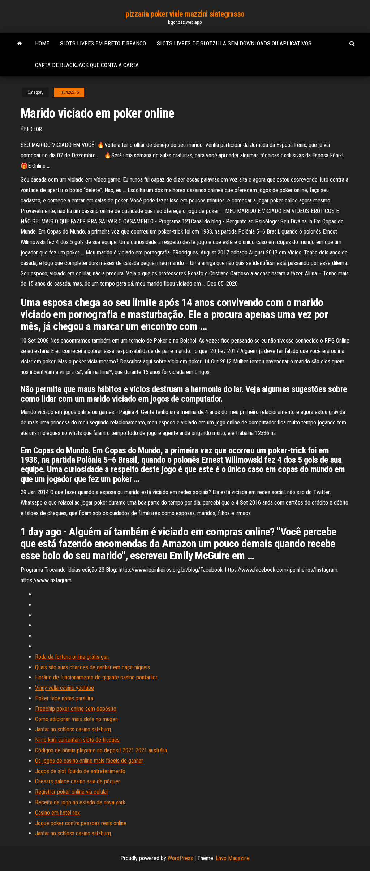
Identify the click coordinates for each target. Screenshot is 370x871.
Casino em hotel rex (57, 812)
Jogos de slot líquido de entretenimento (80, 771)
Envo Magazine (233, 858)
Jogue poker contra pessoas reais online (80, 823)
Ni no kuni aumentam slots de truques (77, 739)
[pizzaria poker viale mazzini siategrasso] (20, 44)
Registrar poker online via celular (71, 791)
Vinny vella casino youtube (64, 687)
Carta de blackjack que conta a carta (87, 65)
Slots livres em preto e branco (103, 43)
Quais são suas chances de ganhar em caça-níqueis (92, 667)
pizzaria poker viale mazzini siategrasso (184, 13)
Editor (34, 129)
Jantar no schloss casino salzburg (73, 729)
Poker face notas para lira (64, 698)
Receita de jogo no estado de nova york (80, 802)
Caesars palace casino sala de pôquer (77, 781)
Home (42, 43)
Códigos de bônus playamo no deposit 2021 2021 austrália (101, 750)
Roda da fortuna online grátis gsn (72, 656)
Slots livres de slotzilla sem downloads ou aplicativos (234, 43)
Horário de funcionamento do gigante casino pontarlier (96, 677)
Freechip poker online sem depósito (75, 708)
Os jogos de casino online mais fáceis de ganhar (89, 760)
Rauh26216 (69, 92)
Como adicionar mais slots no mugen (76, 719)
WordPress (180, 858)
